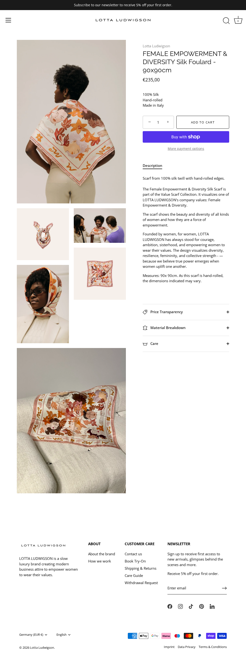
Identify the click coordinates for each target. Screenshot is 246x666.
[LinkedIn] (212, 606)
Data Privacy (187, 647)
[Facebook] (169, 606)
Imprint (169, 647)
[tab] (155, 165)
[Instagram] (180, 606)
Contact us (133, 553)
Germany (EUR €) (31, 635)
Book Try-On (135, 561)
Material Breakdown (167, 327)
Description (152, 165)
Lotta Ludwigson (156, 45)
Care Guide (134, 575)
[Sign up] (224, 588)
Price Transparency (166, 311)
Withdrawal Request (141, 582)
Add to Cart (203, 122)
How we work (99, 561)
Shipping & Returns (140, 568)
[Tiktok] (191, 606)
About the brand (101, 553)
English (61, 635)
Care (153, 343)
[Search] (226, 21)
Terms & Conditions (213, 647)
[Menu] (8, 20)
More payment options (186, 149)
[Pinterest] (201, 606)
